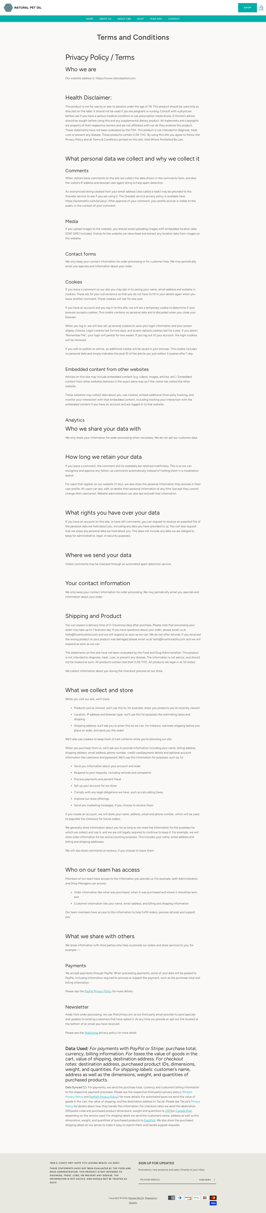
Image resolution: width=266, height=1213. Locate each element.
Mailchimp (91, 1032)
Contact (174, 19)
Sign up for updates (156, 1163)
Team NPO (156, 19)
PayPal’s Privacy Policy (103, 1096)
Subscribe (205, 1180)
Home (89, 19)
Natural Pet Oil (136, 1198)
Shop (247, 7)
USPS (168, 1111)
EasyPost (149, 1120)
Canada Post (184, 1111)
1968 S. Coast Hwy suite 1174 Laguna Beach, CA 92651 (85, 1163)
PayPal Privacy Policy (98, 991)
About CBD (124, 19)
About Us (105, 19)
